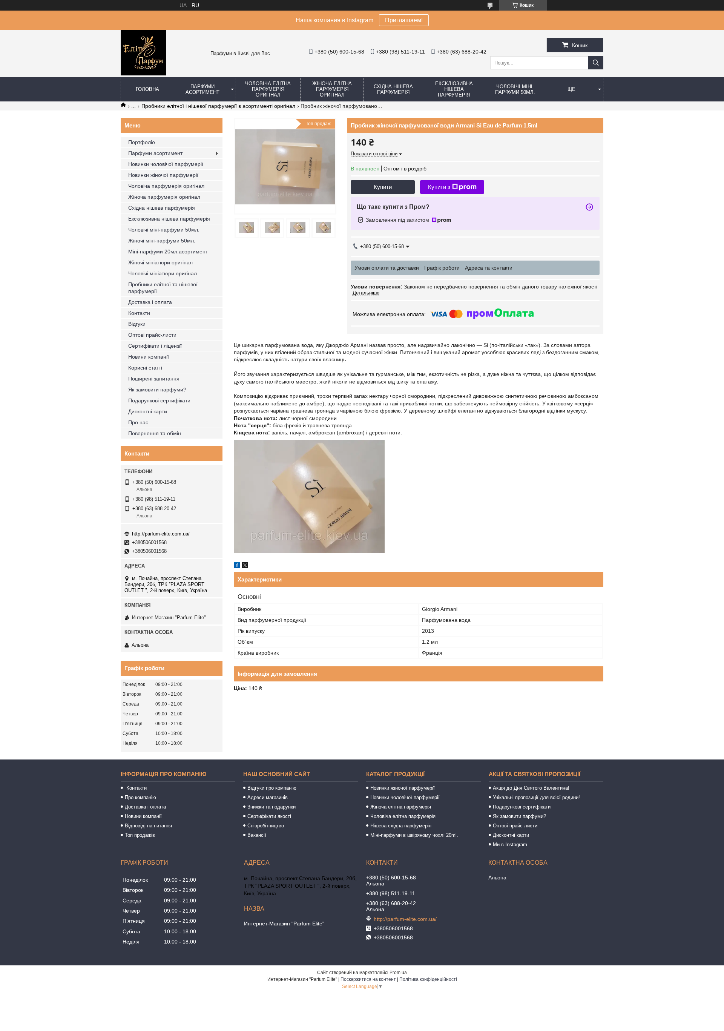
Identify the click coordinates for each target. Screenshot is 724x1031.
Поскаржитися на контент (368, 979)
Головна (147, 89)
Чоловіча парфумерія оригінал (166, 186)
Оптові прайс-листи (152, 335)
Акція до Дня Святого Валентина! (531, 788)
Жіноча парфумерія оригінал (164, 197)
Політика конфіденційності (428, 979)
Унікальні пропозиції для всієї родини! (536, 797)
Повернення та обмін (154, 433)
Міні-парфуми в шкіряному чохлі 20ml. (414, 835)
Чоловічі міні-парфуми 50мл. (515, 89)
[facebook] (237, 566)
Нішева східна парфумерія (400, 825)
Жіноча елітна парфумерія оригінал (332, 89)
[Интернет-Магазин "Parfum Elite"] (143, 74)
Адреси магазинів (267, 797)
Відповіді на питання (148, 825)
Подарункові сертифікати (159, 400)
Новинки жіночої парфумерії (163, 175)
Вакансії (256, 835)
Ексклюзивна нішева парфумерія (454, 89)
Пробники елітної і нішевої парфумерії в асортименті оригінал (218, 106)
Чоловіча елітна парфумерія (403, 816)
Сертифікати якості (269, 816)
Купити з (439, 187)
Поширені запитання (153, 379)
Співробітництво (265, 825)
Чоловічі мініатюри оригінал (162, 273)
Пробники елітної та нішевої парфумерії (163, 287)
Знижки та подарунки (271, 807)
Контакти (139, 313)
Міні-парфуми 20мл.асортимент (168, 252)
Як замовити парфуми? (157, 390)
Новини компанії (148, 357)
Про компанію (140, 797)
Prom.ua (398, 972)
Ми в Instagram (510, 844)
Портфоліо (141, 142)
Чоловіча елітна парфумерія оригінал (268, 89)
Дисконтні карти (147, 411)
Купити (383, 187)
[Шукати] (595, 62)
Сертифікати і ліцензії (155, 346)
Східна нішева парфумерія (393, 89)
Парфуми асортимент (202, 89)
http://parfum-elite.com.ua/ (161, 534)
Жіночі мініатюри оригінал (160, 262)
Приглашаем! (404, 20)
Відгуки (137, 324)
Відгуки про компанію (271, 788)
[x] (245, 566)
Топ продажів (140, 835)
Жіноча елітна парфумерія (400, 807)
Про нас (138, 422)
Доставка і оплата (150, 302)
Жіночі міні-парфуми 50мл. (161, 241)
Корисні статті (145, 368)
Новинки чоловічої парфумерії (165, 164)
